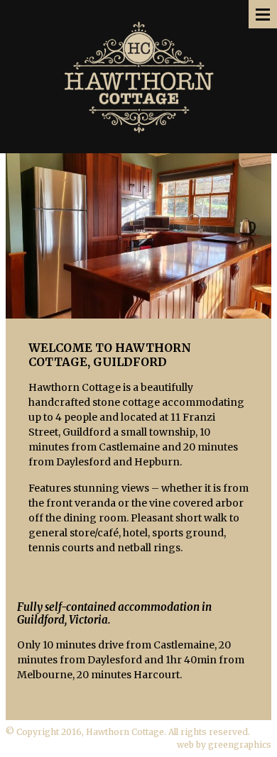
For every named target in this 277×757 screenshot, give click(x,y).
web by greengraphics (224, 744)
